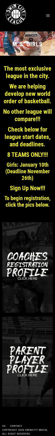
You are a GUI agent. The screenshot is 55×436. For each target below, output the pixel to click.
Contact (16, 426)
